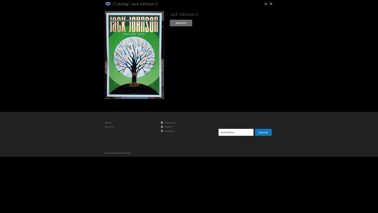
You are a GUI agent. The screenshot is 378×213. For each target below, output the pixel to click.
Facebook (170, 122)
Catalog (121, 3)
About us (109, 126)
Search (108, 122)
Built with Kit (245, 140)
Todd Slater (126, 153)
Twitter (168, 126)
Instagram (169, 130)
